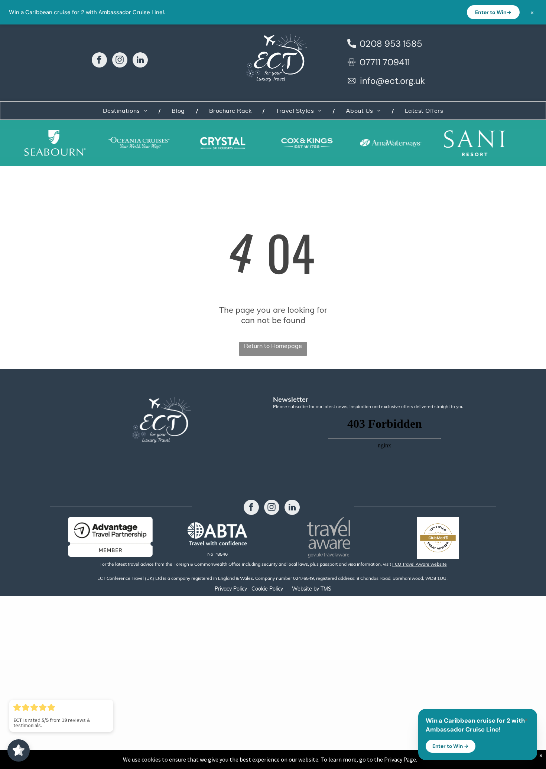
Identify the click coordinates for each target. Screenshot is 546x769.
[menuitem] (126, 110)
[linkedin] (140, 60)
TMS (326, 588)
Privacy (223, 588)
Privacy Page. (400, 759)
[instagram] (119, 60)
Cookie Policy (267, 588)
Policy (240, 588)
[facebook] (99, 60)
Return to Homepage (273, 345)
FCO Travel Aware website (419, 564)
